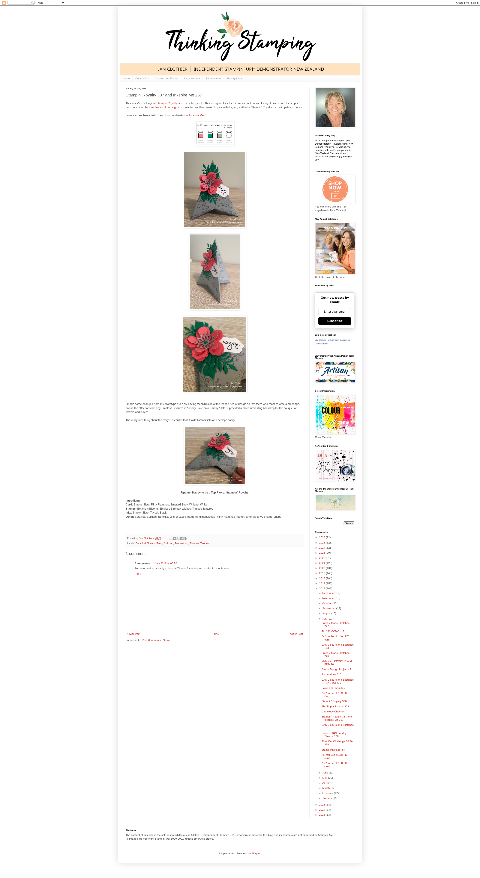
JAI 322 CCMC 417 (333, 631)
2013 (322, 814)
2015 (322, 804)
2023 (322, 552)
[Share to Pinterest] (185, 538)
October (327, 603)
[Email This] (171, 538)
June (325, 772)
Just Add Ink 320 (331, 674)
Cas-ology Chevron (333, 711)
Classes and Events (166, 78)
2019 (322, 573)
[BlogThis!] (174, 538)
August (326, 613)
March (326, 787)
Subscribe (335, 321)
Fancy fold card (164, 543)
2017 (322, 583)
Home (126, 78)
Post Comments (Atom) (156, 639)
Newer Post (133, 633)
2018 (322, 578)
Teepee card (181, 543)
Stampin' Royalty (166, 103)
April (325, 782)
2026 (322, 537)
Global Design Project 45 (336, 669)
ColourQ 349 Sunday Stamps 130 (334, 735)
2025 (322, 542)
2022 (322, 557)
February (328, 792)
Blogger (255, 853)
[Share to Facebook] (182, 538)
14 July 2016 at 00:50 (164, 563)
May (325, 777)
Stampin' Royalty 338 (334, 701)
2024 (322, 547)
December (328, 592)
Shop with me (192, 78)
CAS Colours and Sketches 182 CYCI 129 (338, 681)
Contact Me (142, 78)
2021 (322, 562)
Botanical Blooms (145, 543)
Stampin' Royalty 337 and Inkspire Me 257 (337, 718)
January (327, 798)
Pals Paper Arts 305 (333, 687)
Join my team (213, 78)
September (329, 608)
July (325, 618)
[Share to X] (178, 538)
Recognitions (234, 78)
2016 (322, 588)
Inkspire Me (196, 115)
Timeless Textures (200, 543)
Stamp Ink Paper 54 (333, 749)
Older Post (296, 633)
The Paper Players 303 (335, 706)
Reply (138, 573)
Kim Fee (154, 107)
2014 (322, 809)
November (328, 598)
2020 (322, 568)
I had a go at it (173, 107)
